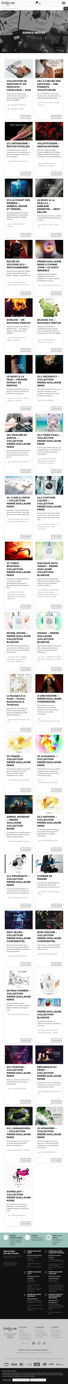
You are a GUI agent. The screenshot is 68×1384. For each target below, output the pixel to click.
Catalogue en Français (18, 105)
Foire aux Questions (41, 1333)
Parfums (21, 1331)
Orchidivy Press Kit (47, 400)
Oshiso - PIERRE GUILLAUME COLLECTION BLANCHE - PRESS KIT (49, 659)
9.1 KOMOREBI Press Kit (48, 1152)
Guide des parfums (25, 1339)
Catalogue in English (17, 109)
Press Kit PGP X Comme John (50, 285)
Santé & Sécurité (56, 1331)
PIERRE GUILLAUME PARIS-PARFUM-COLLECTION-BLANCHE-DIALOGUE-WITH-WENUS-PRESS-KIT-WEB (49, 593)
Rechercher (66, 8)
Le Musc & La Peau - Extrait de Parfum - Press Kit (18, 399)
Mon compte (39, 1330)
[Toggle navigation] (63, 3)
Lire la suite (26, 117)
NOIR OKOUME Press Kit (48, 954)
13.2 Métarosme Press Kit (18, 161)
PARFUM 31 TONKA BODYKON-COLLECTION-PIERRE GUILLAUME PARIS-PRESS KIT (16, 595)
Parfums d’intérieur (25, 1337)
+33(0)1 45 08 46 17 (46, 1352)
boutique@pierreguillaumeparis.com (27, 1352)
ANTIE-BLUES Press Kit (18, 956)
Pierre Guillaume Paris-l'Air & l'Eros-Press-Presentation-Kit (18, 520)
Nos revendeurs (10, 1264)
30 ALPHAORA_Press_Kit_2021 (47, 781)
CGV (49, 1358)
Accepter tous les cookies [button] (21, 1380)
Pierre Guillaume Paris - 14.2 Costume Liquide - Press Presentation (49, 527)
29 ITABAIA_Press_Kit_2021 (19, 780)
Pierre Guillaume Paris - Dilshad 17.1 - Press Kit (47, 341)
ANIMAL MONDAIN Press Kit (19, 841)
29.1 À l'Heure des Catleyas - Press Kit (49, 104)
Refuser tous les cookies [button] (38, 1380)
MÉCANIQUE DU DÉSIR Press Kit (49, 1093)
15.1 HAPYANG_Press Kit (49, 840)
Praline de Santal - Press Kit (19, 461)
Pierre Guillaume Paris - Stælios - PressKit (16, 339)
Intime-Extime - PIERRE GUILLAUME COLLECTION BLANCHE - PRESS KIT (16, 659)
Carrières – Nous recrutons (25, 1358)
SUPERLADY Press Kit (17, 1215)
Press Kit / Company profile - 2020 (49, 893)
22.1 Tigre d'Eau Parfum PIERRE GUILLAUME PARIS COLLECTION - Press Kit (47, 461)
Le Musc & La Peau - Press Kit (48, 226)
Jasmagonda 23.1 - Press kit (19, 1150)
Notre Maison (55, 1330)
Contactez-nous (40, 1331)
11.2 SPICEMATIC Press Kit (19, 897)
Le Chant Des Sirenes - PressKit (16, 225)
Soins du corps (23, 1333)
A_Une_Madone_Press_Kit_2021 (49, 721)
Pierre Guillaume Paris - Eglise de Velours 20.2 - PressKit (18, 284)
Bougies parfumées (25, 1335)
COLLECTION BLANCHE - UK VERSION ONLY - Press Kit (48, 1031)
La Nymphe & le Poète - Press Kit (18, 721)
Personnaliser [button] (7, 1380)
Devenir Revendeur (56, 1337)
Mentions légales (58, 1358)
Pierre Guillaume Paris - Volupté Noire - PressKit (47, 165)
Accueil (21, 1330)
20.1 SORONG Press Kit (18, 1088)
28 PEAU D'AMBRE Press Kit (19, 1014)
